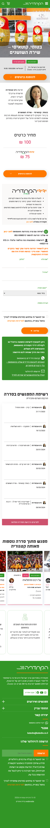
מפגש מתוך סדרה (19, 62)
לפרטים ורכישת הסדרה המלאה (25, 522)
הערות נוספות (43, 303)
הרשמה (41, 753)
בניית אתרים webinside (25, 801)
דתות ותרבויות (32, 62)
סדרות (38, 12)
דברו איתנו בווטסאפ (37, 722)
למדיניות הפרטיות (15, 320)
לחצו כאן (29, 221)
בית (46, 12)
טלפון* (21, 259)
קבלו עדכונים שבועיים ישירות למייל (28, 374)
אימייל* (45, 272)
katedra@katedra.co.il (37, 733)
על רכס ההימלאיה (32, 580)
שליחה (36, 330)
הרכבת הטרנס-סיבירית (22, 12)
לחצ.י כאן (8, 231)
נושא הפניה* (42, 288)
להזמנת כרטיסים (25, 77)
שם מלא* (44, 259)
